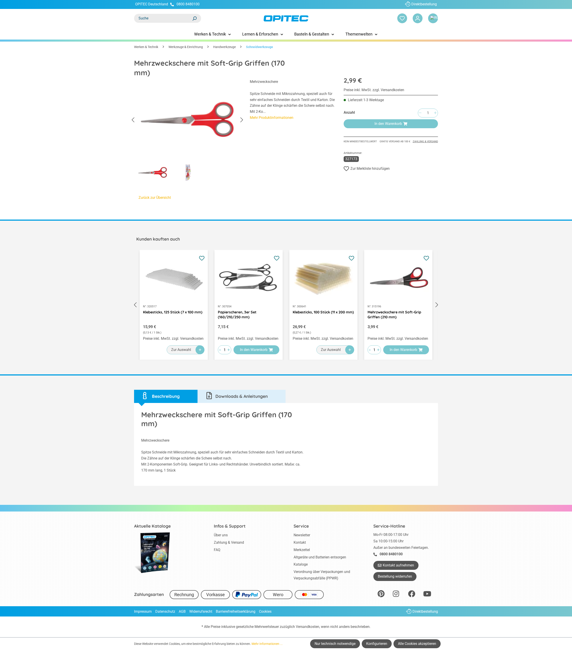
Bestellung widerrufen (395, 576)
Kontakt (300, 542)
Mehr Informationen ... (267, 644)
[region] (187, 131)
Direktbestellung (424, 4)
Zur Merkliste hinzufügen (370, 168)
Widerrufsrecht (200, 611)
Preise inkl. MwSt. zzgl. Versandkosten (374, 90)
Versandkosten (307, 627)
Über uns (221, 535)
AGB (182, 611)
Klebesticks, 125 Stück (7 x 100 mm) (172, 312)
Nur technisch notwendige (335, 644)
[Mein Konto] (418, 18)
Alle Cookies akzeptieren (417, 644)
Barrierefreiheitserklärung (235, 611)
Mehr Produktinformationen (271, 117)
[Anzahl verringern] (420, 113)
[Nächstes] (241, 120)
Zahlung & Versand (425, 141)
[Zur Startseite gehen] (286, 18)
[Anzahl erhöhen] (435, 113)
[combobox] (163, 18)
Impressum (143, 611)
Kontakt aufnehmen (398, 565)
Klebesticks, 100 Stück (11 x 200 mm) (323, 312)
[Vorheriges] (133, 120)
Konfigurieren (376, 644)
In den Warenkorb (388, 124)
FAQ (217, 550)
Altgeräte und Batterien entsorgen (320, 557)
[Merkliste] (402, 18)
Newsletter (302, 535)
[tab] (166, 396)
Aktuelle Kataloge (152, 526)
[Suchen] (194, 18)
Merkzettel (302, 550)
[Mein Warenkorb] (433, 18)
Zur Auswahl (181, 350)
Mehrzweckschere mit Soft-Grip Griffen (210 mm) (394, 314)
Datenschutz (165, 611)
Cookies (265, 611)
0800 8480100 (188, 4)
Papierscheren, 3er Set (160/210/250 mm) (237, 314)
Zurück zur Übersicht (155, 197)
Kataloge (301, 564)
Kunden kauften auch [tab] (158, 239)
